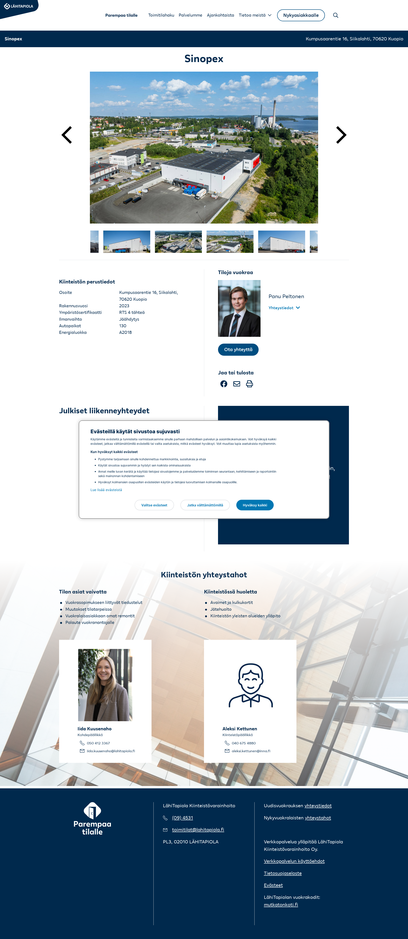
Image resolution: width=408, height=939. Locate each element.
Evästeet (273, 885)
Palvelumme (190, 15)
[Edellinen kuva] (72, 135)
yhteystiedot (318, 806)
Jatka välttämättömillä (205, 505)
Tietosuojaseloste (283, 873)
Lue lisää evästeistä (106, 490)
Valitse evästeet (154, 505)
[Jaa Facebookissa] (224, 386)
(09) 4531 (182, 818)
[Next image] (336, 135)
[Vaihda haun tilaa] (336, 15)
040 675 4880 (244, 743)
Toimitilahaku (161, 15)
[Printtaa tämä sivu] (249, 386)
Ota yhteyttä (238, 349)
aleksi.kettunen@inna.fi (251, 751)
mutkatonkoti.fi (281, 905)
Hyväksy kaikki (255, 505)
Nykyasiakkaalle (301, 15)
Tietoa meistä (252, 15)
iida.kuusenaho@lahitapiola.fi (111, 751)
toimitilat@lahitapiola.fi (198, 830)
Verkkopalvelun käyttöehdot (294, 861)
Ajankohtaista (220, 15)
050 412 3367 (98, 743)
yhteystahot (318, 818)
